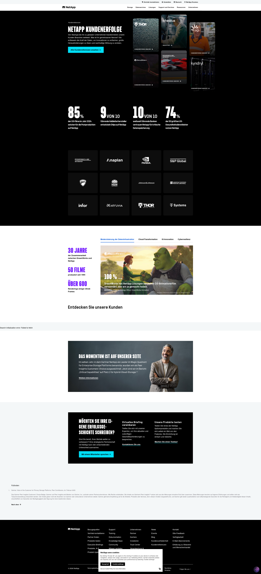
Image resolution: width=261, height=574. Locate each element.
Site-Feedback (178, 533)
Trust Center (135, 544)
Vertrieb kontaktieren (96, 533)
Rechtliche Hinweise (168, 569)
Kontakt (176, 529)
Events (154, 533)
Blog (153, 537)
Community (113, 544)
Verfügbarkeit (178, 537)
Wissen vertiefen (115, 548)
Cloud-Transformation (148, 239)
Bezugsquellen (94, 529)
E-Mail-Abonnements (181, 540)
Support (112, 529)
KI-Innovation (168, 239)
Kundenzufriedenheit (159, 540)
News (153, 529)
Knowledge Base (116, 540)
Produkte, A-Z (93, 548)
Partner (133, 533)
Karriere (133, 537)
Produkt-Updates (94, 552)
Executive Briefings (95, 544)
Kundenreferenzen (74, 22)
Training (112, 533)
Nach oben (15, 504)
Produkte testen (94, 540)
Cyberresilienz (184, 239)
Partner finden (93, 537)
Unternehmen (135, 529)
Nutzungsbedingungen (95, 568)
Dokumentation (115, 537)
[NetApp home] (69, 7)
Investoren (134, 540)
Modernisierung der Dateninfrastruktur (117, 239)
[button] (130, 7)
